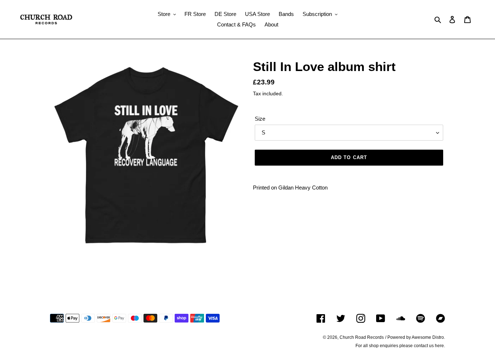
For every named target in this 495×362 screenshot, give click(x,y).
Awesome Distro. (428, 337)
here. (440, 345)
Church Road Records (362, 337)
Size (260, 119)
